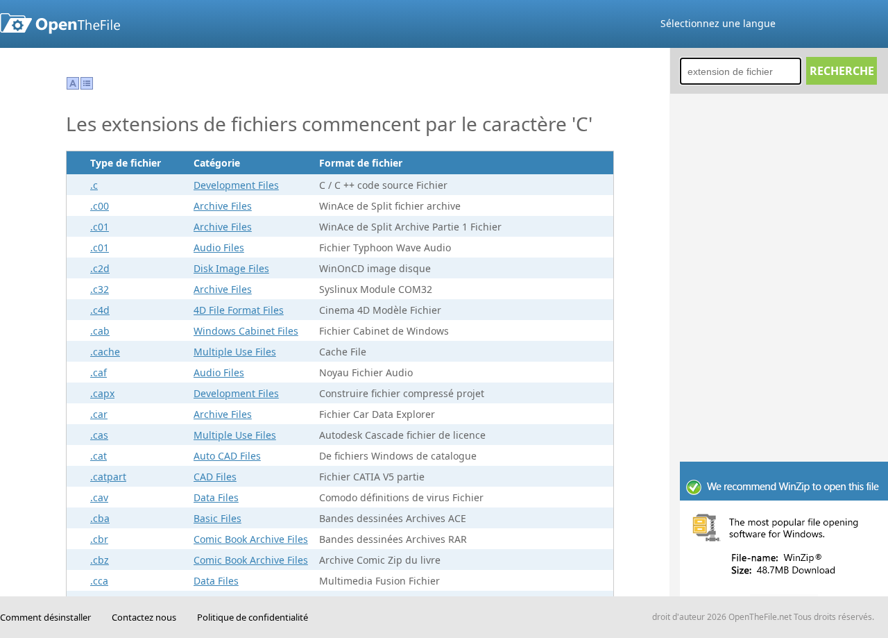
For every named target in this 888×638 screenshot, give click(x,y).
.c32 (99, 289)
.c (94, 185)
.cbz (99, 559)
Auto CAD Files (227, 455)
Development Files (236, 185)
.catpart (108, 476)
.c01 (99, 226)
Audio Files (219, 247)
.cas (99, 435)
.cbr (99, 539)
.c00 (99, 205)
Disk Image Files (231, 268)
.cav (99, 497)
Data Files (216, 497)
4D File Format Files (239, 310)
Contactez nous (144, 617)
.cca (99, 580)
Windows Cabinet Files (246, 330)
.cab (100, 330)
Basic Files (217, 518)
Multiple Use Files (235, 351)
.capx (102, 393)
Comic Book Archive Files (251, 539)
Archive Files (223, 205)
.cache (105, 351)
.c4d (100, 310)
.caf (98, 372)
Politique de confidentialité (252, 617)
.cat (98, 455)
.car (99, 414)
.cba (100, 518)
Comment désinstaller (45, 617)
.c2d (100, 268)
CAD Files (215, 476)
